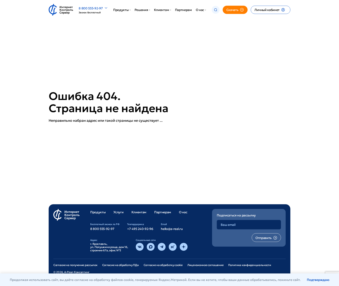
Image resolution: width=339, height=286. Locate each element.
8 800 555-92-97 (91, 8)
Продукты (120, 9)
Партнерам (183, 9)
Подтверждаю (318, 280)
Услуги (118, 212)
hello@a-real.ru (172, 229)
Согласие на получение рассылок (75, 265)
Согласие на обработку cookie (163, 265)
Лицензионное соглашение (205, 265)
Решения (141, 9)
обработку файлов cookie (113, 280)
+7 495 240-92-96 (140, 229)
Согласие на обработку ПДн (120, 265)
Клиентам (161, 9)
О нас (200, 9)
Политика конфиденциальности (249, 265)
